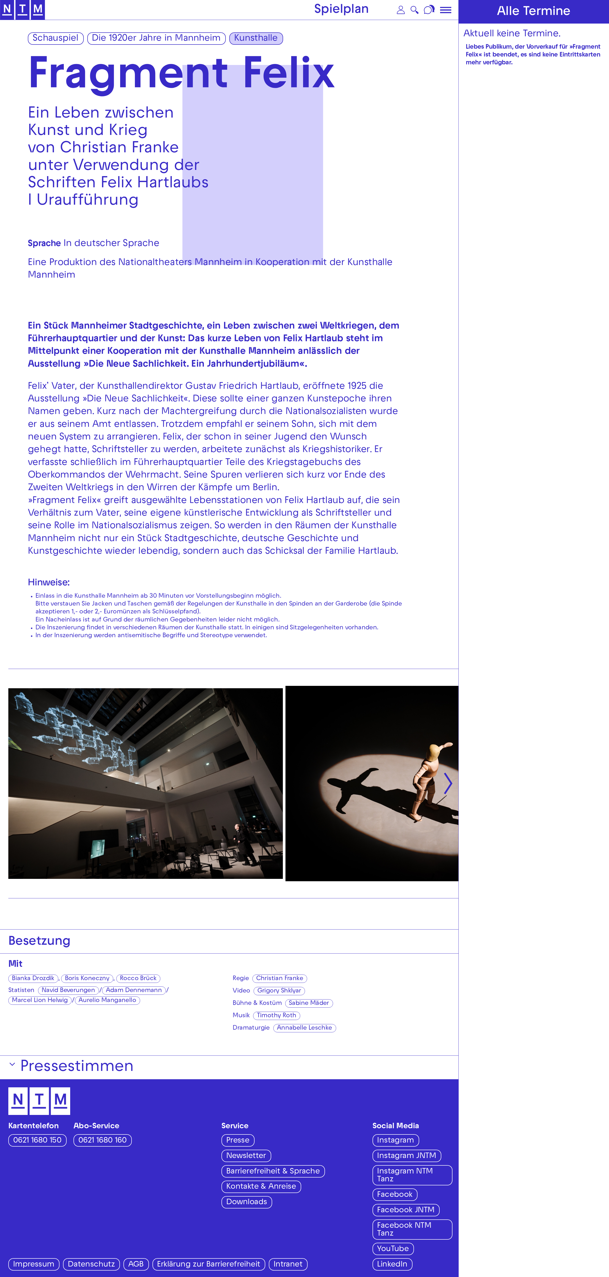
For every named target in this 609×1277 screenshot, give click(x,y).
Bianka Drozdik (33, 979)
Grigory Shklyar (279, 991)
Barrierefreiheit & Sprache (273, 1172)
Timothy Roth (276, 1016)
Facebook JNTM (405, 1210)
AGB (136, 1265)
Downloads (246, 1202)
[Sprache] (429, 10)
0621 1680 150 (37, 1141)
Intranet (288, 1265)
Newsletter (246, 1156)
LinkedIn (392, 1265)
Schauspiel (56, 39)
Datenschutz (91, 1265)
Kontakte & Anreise (261, 1187)
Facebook (394, 1195)
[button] (401, 10)
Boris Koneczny (87, 979)
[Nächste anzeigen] (448, 783)
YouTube (393, 1249)
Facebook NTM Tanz (404, 1230)
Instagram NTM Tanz (405, 1175)
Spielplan (341, 10)
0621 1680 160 (102, 1141)
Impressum (33, 1265)
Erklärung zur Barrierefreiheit (208, 1265)
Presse (237, 1141)
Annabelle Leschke (304, 1028)
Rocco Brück (138, 979)
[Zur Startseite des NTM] (22, 10)
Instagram (395, 1141)
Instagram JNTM (406, 1156)
